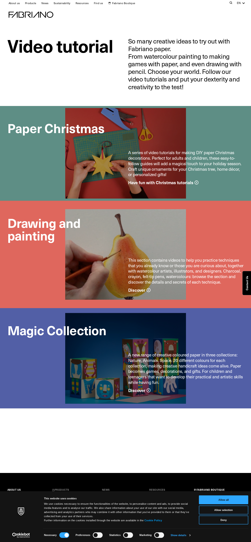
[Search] (231, 3)
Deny (223, 520)
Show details (178, 535)
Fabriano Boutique (123, 3)
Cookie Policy (153, 520)
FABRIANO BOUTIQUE (210, 489)
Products (30, 3)
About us (14, 3)
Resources (82, 3)
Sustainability (62, 3)
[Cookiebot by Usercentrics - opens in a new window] (21, 535)
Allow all (223, 499)
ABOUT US (14, 489)
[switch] (98, 535)
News (44, 3)
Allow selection (223, 510)
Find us (98, 3)
